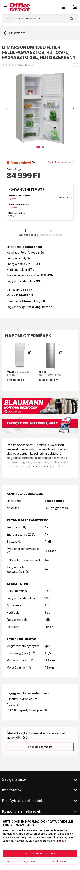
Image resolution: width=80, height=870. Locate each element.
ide (64, 840)
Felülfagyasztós (16, 32)
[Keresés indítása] (71, 18)
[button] (74, 109)
